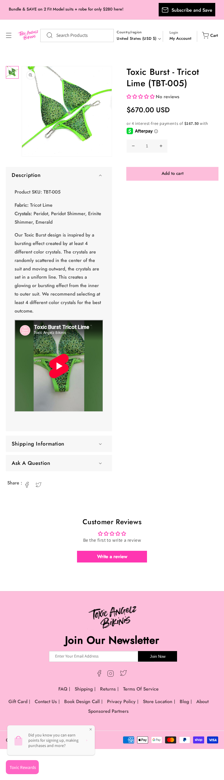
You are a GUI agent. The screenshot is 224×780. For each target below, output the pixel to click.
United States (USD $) (136, 38)
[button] (8, 35)
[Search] (46, 35)
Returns (108, 689)
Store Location (157, 701)
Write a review (112, 556)
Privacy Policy (121, 701)
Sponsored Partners (108, 711)
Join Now (157, 656)
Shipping (84, 689)
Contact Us (46, 701)
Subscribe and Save (192, 10)
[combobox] (77, 35)
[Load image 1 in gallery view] (12, 72)
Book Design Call (82, 701)
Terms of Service (141, 689)
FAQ (62, 689)
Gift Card (17, 701)
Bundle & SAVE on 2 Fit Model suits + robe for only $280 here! (66, 9)
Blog (184, 701)
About (202, 701)
